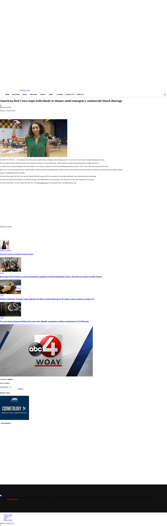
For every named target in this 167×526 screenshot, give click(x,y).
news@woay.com (12, 499)
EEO (5, 518)
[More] (66, 114)
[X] (24, 114)
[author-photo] (4, 249)
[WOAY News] (25, 90)
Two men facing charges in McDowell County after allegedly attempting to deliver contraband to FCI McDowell (44, 321)
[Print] (31, 114)
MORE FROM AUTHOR (24, 254)
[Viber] (59, 114)
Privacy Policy (8, 515)
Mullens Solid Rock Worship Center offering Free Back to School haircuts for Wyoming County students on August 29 (47, 299)
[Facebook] (17, 114)
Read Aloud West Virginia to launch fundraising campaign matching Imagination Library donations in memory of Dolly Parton (51, 277)
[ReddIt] (52, 114)
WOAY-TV (10, 523)
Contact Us (7, 516)
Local (1, 273)
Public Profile (8, 520)
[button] (164, 94)
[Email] (38, 114)
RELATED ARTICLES (8, 254)
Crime (2, 317)
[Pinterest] (45, 114)
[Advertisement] (40, 208)
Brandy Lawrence (5, 107)
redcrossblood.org (42, 183)
